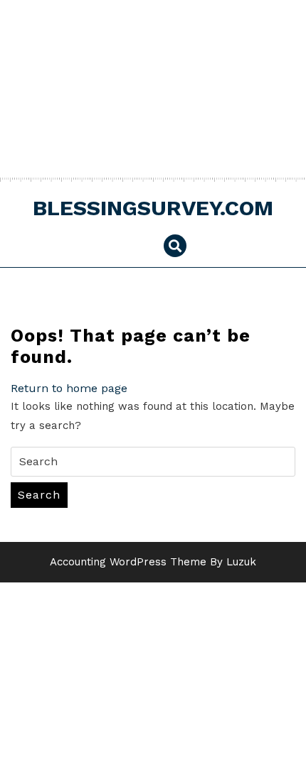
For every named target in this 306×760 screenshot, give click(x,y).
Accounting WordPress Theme (128, 561)
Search (39, 494)
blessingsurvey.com (153, 207)
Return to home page (69, 388)
